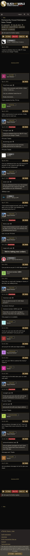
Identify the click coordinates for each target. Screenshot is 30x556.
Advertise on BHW (15, 62)
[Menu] (1, 14)
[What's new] (24, 14)
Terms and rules (5, 544)
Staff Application (6, 534)
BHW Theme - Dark (8, 531)
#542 (26, 81)
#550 (26, 264)
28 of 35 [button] (14, 36)
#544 (26, 127)
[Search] (28, 14)
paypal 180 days (13, 27)
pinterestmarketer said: (9, 442)
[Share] (23, 47)
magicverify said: (7, 248)
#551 (26, 278)
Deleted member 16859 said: (11, 309)
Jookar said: (6, 182)
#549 (26, 244)
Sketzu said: (6, 224)
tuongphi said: (7, 393)
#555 (26, 358)
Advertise (4, 537)
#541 (26, 47)
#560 (26, 463)
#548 (26, 220)
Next (21, 36)
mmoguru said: (7, 130)
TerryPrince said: (7, 85)
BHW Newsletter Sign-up (8, 539)
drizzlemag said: (7, 142)
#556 (26, 373)
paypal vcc (4, 29)
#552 (26, 294)
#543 (26, 111)
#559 (26, 439)
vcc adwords (11, 29)
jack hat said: (6, 404)
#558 (26, 421)
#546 (26, 178)
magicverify (6, 25)
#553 (26, 328)
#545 (26, 160)
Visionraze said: (7, 298)
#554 (26, 344)
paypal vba (21, 27)
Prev (8, 36)
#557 (26, 389)
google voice (5, 27)
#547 (26, 202)
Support (3, 542)
